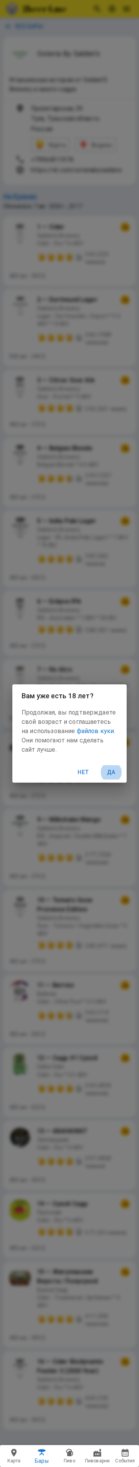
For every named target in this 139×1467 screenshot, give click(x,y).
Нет (83, 772)
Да (111, 772)
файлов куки (95, 731)
